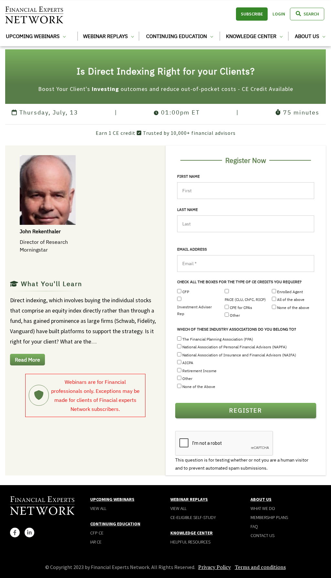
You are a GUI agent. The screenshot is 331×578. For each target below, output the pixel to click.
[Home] (34, 14)
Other (235, 315)
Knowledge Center (252, 36)
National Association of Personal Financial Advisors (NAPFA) (234, 346)
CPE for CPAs (241, 307)
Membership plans (269, 517)
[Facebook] (15, 532)
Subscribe (252, 14)
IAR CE (95, 542)
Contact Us (262, 535)
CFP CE (96, 533)
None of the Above (198, 386)
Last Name (187, 209)
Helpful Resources (190, 542)
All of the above (290, 299)
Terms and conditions (260, 567)
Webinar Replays (106, 36)
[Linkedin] (29, 532)
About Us (307, 36)
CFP (185, 291)
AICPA (187, 362)
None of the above (293, 307)
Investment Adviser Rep (194, 310)
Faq (254, 526)
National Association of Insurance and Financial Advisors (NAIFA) (239, 355)
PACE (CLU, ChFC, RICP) (245, 299)
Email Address (192, 249)
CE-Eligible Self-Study (193, 517)
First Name (188, 176)
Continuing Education (177, 36)
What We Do (263, 508)
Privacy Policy (214, 567)
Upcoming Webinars (33, 36)
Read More (27, 359)
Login (278, 14)
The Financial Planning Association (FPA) (217, 339)
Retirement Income (199, 370)
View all (98, 508)
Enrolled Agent (290, 291)
